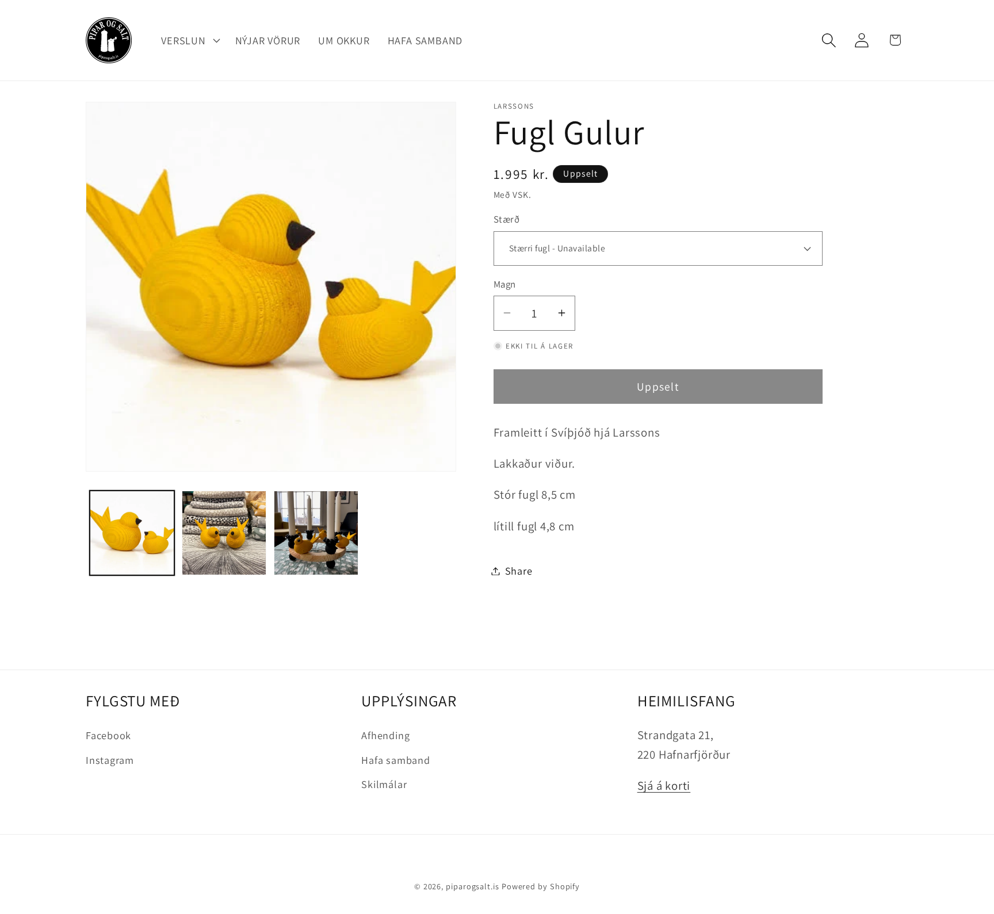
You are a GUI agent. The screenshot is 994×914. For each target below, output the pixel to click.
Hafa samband (395, 760)
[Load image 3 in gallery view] (316, 533)
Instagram (110, 760)
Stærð (507, 219)
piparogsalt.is (472, 886)
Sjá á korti (664, 785)
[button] (189, 40)
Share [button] (519, 571)
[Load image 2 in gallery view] (224, 533)
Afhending (385, 735)
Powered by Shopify (541, 886)
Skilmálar (384, 784)
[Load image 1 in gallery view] (132, 533)
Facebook (108, 735)
